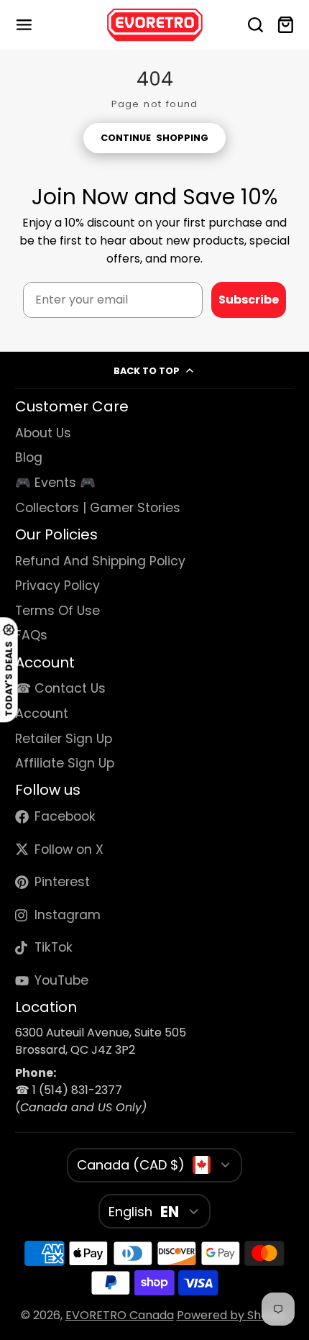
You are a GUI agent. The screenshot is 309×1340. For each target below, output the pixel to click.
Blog (28, 457)
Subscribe (248, 299)
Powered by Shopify (233, 1315)
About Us (43, 433)
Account (41, 713)
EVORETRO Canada (119, 1315)
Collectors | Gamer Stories (97, 507)
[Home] (155, 25)
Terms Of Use (57, 610)
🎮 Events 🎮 (55, 482)
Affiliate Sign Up (64, 763)
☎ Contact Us (60, 688)
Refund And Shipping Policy (100, 561)
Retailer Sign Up (63, 738)
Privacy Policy (57, 585)
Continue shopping (154, 138)
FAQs (31, 635)
